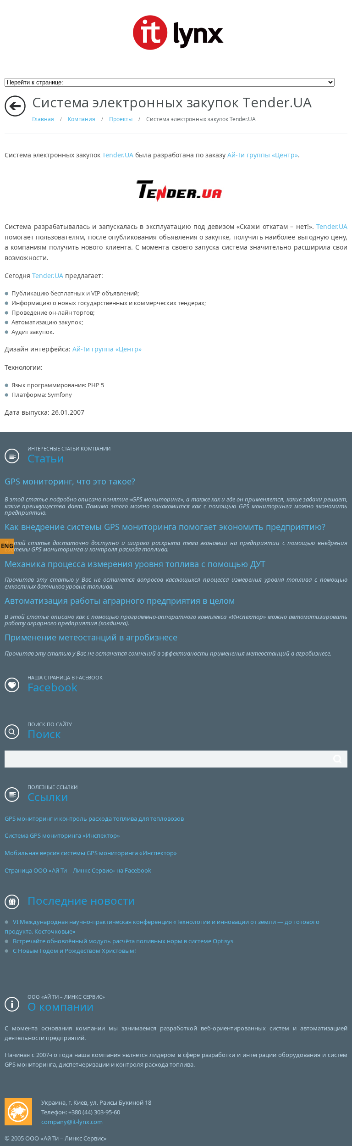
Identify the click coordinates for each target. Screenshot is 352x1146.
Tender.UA (117, 154)
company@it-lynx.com (72, 1122)
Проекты (120, 119)
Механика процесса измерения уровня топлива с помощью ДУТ (135, 563)
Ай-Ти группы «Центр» (262, 154)
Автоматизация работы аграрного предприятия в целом (120, 600)
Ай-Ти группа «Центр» (107, 349)
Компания (81, 119)
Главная (43, 119)
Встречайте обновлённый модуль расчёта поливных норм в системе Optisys (123, 941)
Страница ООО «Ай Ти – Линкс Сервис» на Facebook (78, 870)
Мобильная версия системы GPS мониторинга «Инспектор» (91, 853)
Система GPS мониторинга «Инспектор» (62, 835)
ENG (7, 546)
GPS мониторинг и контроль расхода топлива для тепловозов (94, 818)
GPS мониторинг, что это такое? (70, 481)
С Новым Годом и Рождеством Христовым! (74, 950)
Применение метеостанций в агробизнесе (91, 637)
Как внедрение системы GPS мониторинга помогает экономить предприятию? (165, 526)
